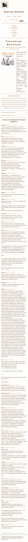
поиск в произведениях (14, 19)
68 (5, 108)
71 (11, 108)
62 (15, 106)
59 (10, 106)
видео (14, 34)
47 (11, 104)
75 (19, 108)
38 (18, 102)
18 (3, 100)
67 (26, 106)
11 (16, 98)
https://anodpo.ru (4, 533)
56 (4, 106)
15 (23, 98)
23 (13, 100)
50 (17, 104)
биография (14, 25)
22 (11, 100)
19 (5, 100)
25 (17, 100)
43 (2, 104)
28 (23, 100)
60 (12, 106)
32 (5, 102)
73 (15, 108)
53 (23, 104)
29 (25, 100)
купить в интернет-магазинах (8, 112)
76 (21, 108)
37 (16, 102)
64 (20, 106)
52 (21, 104)
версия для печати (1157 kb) (7, 115)
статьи (14, 30)
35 (12, 102)
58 (8, 106)
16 (25, 98)
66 (24, 106)
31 (3, 102)
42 (26, 102)
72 (13, 108)
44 (5, 104)
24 (15, 100)
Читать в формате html (14, 95)
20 (7, 100)
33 (7, 102)
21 (9, 100)
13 (19, 98)
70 (9, 108)
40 (22, 102)
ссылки (14, 36)
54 (25, 104)
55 (2, 106)
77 (23, 108)
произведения (14, 28)
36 (14, 102)
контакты (14, 16)
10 (14, 98)
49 (15, 104)
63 (17, 106)
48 (13, 104)
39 (20, 102)
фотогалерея (14, 32)
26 (19, 100)
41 (24, 102)
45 (7, 104)
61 (13, 106)
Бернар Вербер (14, 12)
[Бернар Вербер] (4, 5)
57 (6, 106)
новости (8, 16)
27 (21, 100)
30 (2, 102)
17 (1, 100)
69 (7, 108)
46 (9, 104)
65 (22, 106)
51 (19, 104)
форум (19, 16)
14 (21, 98)
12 (18, 98)
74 (17, 108)
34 (10, 102)
